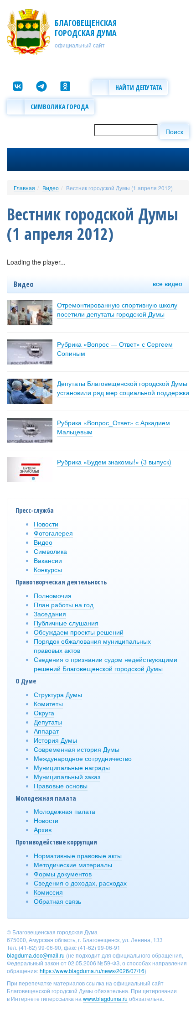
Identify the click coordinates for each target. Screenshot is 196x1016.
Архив (43, 829)
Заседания (50, 613)
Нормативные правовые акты (78, 855)
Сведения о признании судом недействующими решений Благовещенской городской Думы (105, 664)
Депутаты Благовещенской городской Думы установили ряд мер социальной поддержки (123, 388)
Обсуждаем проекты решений (79, 631)
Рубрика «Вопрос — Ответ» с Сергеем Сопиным (115, 348)
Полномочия (53, 595)
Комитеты (48, 703)
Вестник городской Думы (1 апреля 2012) (119, 188)
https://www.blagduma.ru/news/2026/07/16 (92, 970)
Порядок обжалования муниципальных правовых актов (92, 645)
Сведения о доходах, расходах (80, 882)
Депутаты (48, 721)
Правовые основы (61, 785)
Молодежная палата (64, 811)
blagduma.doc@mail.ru (36, 955)
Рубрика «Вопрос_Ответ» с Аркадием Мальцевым (113, 427)
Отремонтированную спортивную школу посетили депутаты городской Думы (117, 309)
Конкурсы (48, 569)
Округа (44, 712)
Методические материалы (73, 864)
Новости (46, 523)
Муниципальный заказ (67, 776)
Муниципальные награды (72, 767)
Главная (24, 188)
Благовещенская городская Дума (86, 27)
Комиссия (48, 891)
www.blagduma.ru (105, 998)
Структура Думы (58, 694)
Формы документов (63, 873)
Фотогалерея (53, 532)
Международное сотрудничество (83, 758)
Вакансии (48, 560)
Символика (50, 551)
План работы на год (63, 604)
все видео (167, 283)
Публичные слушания (66, 622)
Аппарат (46, 730)
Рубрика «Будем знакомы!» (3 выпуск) (114, 461)
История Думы (55, 740)
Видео (50, 188)
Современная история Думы (76, 749)
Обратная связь (57, 901)
